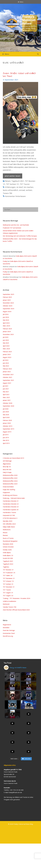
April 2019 (6, 443)
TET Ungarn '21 (8, 593)
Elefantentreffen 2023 (10, 478)
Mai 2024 (6, 320)
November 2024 (8, 303)
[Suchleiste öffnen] (38, 54)
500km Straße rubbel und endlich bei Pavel (19, 75)
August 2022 (7, 357)
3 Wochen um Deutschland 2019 (13, 458)
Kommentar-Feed (9, 633)
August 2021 (7, 383)
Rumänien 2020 (8, 544)
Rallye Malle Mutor (9, 527)
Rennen (5, 535)
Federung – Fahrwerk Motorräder (14, 498)
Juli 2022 (5, 360)
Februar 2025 (7, 297)
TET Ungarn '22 (8, 595)
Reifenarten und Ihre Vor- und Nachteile (16, 225)
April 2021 (6, 394)
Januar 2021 (7, 400)
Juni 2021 (6, 389)
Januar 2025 (7, 300)
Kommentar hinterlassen (15, 196)
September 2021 (8, 380)
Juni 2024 (6, 317)
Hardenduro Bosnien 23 (11, 507)
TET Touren (25, 184)
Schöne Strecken (8, 547)
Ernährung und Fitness (10, 495)
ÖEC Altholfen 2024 (9, 524)
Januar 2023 (7, 354)
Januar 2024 (7, 331)
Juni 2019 (6, 437)
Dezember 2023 (8, 334)
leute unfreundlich (10, 190)
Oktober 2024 (7, 306)
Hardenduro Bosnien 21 (11, 501)
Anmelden (6, 627)
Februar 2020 (7, 420)
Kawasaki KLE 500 (9, 515)
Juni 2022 (6, 363)
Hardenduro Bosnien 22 (11, 504)
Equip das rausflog (9, 489)
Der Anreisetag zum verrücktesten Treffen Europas (20, 236)
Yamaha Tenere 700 (9, 607)
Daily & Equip (7, 472)
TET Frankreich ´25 (9, 573)
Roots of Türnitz (8, 538)
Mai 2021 (6, 392)
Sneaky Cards (7, 550)
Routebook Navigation (10, 541)
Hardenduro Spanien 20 (10, 510)
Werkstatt (6, 604)
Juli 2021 (5, 386)
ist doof (19, 187)
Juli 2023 (5, 337)
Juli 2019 (5, 434)
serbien (29, 190)
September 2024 (8, 308)
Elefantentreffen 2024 (10, 481)
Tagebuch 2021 (17, 181)
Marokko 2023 (7, 521)
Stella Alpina (7, 552)
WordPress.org (8, 636)
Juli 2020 (5, 409)
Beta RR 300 (7, 469)
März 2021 (6, 397)
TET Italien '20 (7, 575)
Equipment (6, 492)
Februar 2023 (7, 351)
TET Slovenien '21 (9, 587)
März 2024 (6, 326)
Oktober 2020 (7, 403)
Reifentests (7, 530)
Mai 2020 (6, 414)
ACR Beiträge (7, 461)
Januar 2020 (7, 423)
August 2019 (7, 432)
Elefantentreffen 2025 (10, 484)
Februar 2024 (7, 329)
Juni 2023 (6, 340)
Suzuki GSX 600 (8, 558)
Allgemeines (7, 464)
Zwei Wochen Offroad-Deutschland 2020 (16, 610)
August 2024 (7, 311)
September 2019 (8, 429)
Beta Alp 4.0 (7, 467)
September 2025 (8, 294)
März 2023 (6, 349)
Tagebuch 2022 (8, 564)
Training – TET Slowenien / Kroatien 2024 (16, 598)
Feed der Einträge (9, 630)
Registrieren (7, 625)
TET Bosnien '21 (8, 570)
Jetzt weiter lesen (12, 176)
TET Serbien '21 (12, 184)
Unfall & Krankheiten (9, 601)
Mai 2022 (6, 366)
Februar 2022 (7, 369)
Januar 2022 (7, 371)
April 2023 (6, 346)
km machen (28, 187)
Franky (5, 261)
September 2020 (8, 406)
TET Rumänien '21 (9, 578)
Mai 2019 (6, 440)
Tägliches (6, 567)
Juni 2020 (6, 412)
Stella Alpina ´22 (8, 555)
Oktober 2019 (7, 426)
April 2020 (6, 417)
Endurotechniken (8, 487)
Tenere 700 (7, 193)
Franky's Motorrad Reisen (29, 20)
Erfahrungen (10, 187)
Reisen (7, 181)
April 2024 (6, 323)
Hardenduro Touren (9, 512)
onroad (22, 190)
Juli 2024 (5, 314)
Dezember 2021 (8, 374)
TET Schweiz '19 (8, 581)
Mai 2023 (6, 343)
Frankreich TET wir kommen (12, 228)
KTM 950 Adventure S (10, 518)
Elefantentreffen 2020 (10, 475)
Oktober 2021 (7, 377)
